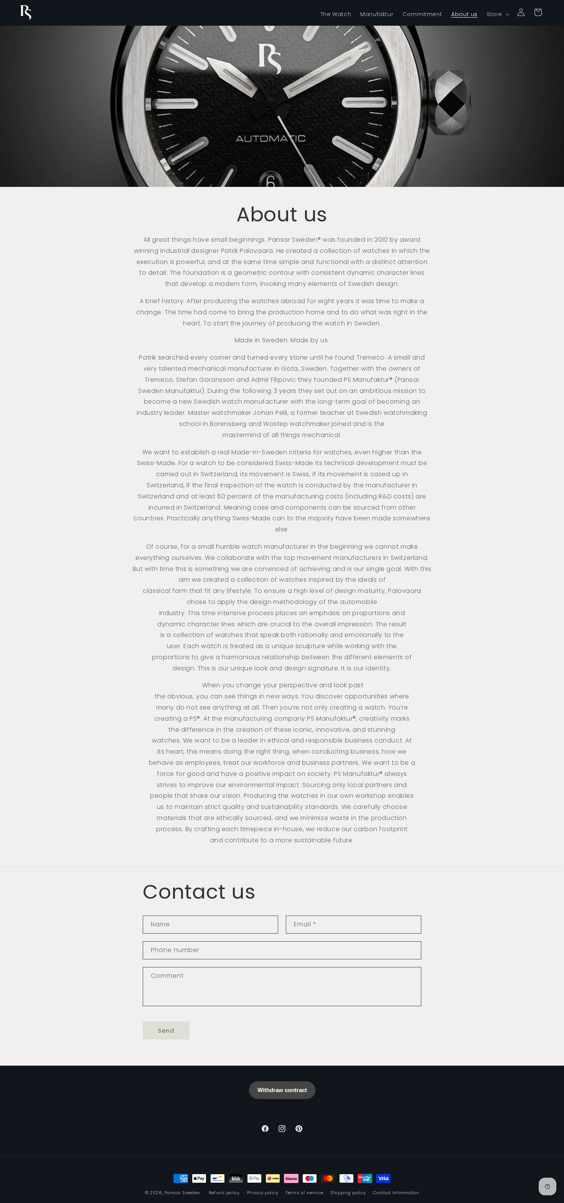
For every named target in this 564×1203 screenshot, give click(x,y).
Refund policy (224, 1193)
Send (166, 1030)
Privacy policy (263, 1193)
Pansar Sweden (182, 1193)
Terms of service (304, 1193)
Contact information (396, 1193)
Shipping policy (348, 1193)
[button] (497, 14)
